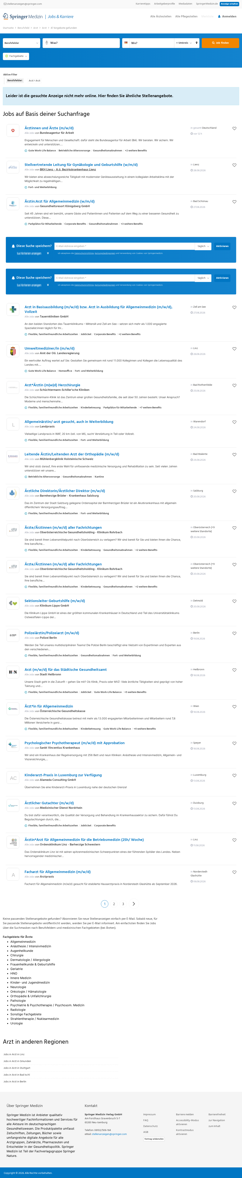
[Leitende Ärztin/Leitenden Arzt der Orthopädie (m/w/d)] (13, 457)
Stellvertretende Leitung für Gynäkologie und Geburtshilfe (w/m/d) (81, 165)
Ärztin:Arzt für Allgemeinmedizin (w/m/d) (60, 202)
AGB (145, 1132)
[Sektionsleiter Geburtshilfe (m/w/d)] (13, 604)
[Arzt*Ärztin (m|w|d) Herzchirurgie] (13, 388)
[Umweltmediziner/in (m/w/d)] (13, 351)
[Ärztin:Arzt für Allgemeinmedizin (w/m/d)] (13, 204)
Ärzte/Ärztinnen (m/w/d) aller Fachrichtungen (63, 528)
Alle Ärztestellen (160, 16)
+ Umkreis (182, 43)
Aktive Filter (10, 75)
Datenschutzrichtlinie (84, 253)
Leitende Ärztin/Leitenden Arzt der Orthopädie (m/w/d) (72, 455)
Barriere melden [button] (185, 1115)
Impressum (149, 1115)
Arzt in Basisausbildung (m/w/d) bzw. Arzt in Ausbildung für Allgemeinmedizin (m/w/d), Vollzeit (98, 310)
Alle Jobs (29, 133)
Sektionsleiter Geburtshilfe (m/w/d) (55, 601)
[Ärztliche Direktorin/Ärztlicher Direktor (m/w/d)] (13, 494)
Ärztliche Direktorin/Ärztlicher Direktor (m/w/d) (65, 491)
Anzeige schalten (229, 4)
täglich (201, 246)
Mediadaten (185, 3)
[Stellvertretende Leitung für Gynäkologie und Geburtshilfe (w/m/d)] (13, 167)
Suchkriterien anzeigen (29, 254)
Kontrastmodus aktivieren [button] (185, 1132)
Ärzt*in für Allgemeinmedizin (49, 707)
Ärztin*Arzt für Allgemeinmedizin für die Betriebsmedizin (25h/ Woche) (84, 840)
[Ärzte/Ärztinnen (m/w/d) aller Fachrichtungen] (13, 530)
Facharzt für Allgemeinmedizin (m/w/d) (58, 872)
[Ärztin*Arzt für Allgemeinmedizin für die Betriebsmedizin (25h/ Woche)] (13, 842)
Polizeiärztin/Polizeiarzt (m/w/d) (52, 634)
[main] (121, 558)
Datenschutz (150, 1126)
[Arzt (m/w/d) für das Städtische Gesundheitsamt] (13, 672)
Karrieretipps (143, 3)
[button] (196, 43)
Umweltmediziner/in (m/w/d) (50, 349)
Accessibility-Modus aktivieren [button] (187, 1122)
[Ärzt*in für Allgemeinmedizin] (13, 709)
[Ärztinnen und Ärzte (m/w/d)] (13, 130)
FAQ (145, 1120)
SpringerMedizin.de (207, 3)
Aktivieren (222, 246)
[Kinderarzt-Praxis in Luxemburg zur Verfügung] (13, 779)
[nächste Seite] (134, 904)
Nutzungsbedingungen (105, 253)
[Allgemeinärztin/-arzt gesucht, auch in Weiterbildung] (13, 425)
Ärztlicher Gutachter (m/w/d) (49, 804)
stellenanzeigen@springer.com (24, 4)
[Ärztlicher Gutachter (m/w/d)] (13, 806)
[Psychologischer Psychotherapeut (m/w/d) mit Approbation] (13, 746)
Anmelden (229, 16)
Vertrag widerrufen (154, 1139)
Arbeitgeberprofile (164, 3)
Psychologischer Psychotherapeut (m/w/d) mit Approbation (75, 744)
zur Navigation (217, 1120)
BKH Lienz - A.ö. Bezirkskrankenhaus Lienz (68, 169)
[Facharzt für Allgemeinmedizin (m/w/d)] (13, 875)
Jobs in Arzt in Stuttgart (17, 1068)
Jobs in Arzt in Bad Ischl (17, 1075)
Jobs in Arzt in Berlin (15, 1082)
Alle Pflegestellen (186, 16)
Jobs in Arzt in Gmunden (17, 1061)
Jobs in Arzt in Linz (14, 1055)
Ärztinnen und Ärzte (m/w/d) (49, 128)
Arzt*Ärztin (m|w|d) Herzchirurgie (52, 386)
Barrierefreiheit (217, 1115)
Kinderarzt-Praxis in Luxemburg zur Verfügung (63, 776)
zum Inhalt (214, 1126)
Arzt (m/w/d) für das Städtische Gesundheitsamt (66, 670)
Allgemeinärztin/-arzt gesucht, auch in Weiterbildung (69, 422)
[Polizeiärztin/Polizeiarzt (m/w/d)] (13, 636)
